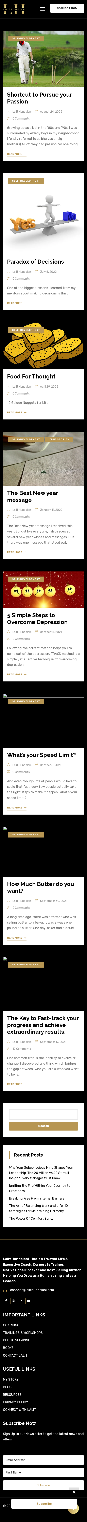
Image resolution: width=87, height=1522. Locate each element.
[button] (42, 9)
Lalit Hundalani (22, 111)
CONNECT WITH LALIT (19, 1410)
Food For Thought (31, 376)
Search (43, 1126)
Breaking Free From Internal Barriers (36, 1198)
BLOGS (8, 1387)
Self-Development (26, 38)
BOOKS (8, 1348)
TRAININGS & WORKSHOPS (23, 1333)
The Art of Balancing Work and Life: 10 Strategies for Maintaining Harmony (38, 1208)
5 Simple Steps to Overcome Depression (37, 618)
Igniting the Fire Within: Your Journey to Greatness (39, 1188)
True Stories (59, 439)
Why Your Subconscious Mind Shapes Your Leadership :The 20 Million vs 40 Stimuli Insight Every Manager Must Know (41, 1173)
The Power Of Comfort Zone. (31, 1218)
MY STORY (11, 1379)
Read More (14, 153)
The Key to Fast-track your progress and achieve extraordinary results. (43, 1025)
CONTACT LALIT (15, 1355)
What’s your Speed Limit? (41, 755)
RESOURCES (12, 1395)
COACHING (11, 1325)
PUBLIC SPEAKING (16, 1340)
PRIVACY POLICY (15, 1402)
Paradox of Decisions (35, 261)
